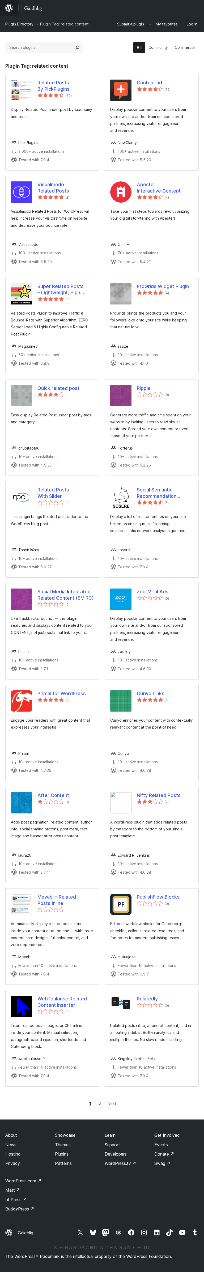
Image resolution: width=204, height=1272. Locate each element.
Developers (116, 1154)
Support (112, 1144)
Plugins (62, 1154)
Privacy (12, 1163)
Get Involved (167, 1135)
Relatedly (147, 998)
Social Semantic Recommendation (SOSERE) (156, 493)
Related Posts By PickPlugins (53, 86)
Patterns (63, 1163)
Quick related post (58, 388)
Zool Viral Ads (152, 591)
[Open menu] (195, 8)
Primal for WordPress (61, 693)
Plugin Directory (19, 24)
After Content (53, 795)
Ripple (144, 388)
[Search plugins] (77, 47)
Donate (164, 1154)
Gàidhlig (25, 1232)
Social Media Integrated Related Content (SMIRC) (65, 594)
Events (161, 1144)
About (11, 1135)
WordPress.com (23, 1180)
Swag (162, 1163)
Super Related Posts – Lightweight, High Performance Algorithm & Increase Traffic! (64, 290)
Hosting (12, 1154)
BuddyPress (19, 1209)
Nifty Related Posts (159, 795)
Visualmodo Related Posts (53, 187)
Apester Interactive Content (159, 187)
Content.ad (149, 82)
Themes (63, 1144)
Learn (110, 1135)
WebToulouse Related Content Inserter (62, 1002)
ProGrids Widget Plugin (163, 286)
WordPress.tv (120, 1163)
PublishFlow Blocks (158, 897)
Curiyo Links (150, 693)
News (10, 1144)
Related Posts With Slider (53, 493)
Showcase (65, 1135)
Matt (12, 1190)
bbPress (16, 1199)
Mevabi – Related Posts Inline (56, 900)
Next (112, 1103)
